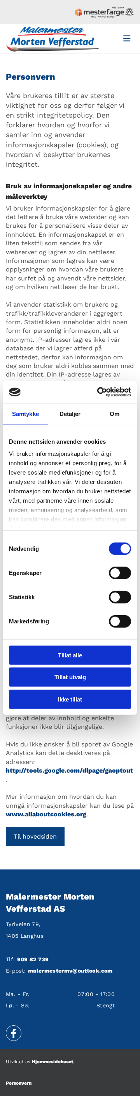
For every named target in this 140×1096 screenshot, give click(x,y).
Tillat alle (70, 655)
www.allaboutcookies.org (46, 814)
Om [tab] (114, 413)
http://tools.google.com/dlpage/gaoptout (69, 770)
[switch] (120, 572)
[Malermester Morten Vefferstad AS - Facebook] (13, 1033)
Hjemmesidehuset (52, 1061)
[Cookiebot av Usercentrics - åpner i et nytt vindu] (98, 392)
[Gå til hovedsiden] (52, 39)
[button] (35, 836)
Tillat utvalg (70, 677)
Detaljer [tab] (70, 413)
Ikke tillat (70, 699)
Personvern (19, 1083)
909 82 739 (33, 959)
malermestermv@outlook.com (70, 970)
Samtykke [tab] (25, 413)
